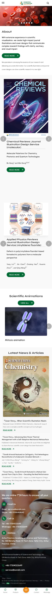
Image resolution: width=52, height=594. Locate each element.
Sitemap (35, 581)
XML (41, 581)
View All (25, 303)
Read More (9, 56)
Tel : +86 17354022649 (11, 523)
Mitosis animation (15, 340)
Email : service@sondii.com (13, 509)
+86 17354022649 (13, 565)
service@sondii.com (15, 570)
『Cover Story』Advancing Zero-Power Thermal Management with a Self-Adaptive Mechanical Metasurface (25, 438)
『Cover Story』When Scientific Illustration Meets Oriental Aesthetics (24, 421)
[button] (19, 23)
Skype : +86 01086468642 (13, 512)
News (9, 578)
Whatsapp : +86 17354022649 (14, 527)
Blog (3, 578)
